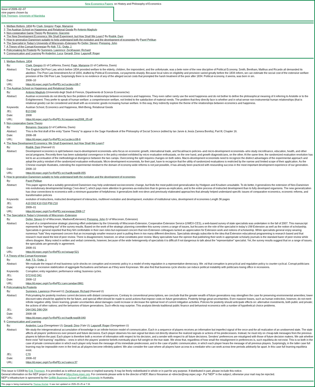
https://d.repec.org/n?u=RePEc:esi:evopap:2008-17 (55, 211)
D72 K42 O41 (34, 275)
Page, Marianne (64, 26)
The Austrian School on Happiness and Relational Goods (40, 29)
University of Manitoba (32, 15)
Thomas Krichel (40, 384)
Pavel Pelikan (148, 39)
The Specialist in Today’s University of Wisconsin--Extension (42, 43)
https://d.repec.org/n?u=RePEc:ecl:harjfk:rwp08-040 (56, 317)
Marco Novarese (158, 374)
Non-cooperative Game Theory (24, 33)
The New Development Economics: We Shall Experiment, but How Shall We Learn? (55, 36)
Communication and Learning (24, 53)
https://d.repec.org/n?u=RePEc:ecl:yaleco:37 (51, 362)
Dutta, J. (67, 46)
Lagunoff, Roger (90, 53)
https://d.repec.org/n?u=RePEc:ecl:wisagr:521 (52, 252)
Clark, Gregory (44, 26)
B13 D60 (31, 111)
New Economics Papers (99, 3)
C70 (28, 354)
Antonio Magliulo (87, 29)
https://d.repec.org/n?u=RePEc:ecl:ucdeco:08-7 (53, 84)
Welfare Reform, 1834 (19, 26)
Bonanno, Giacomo (58, 33)
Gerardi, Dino (72, 53)
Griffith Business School (62, 377)
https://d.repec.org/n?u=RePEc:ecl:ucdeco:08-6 (53, 139)
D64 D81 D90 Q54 (36, 309)
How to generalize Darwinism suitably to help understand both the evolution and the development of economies (71, 39)
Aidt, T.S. (56, 46)
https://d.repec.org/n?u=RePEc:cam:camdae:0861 (55, 283)
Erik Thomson (9, 15)
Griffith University (90, 377)
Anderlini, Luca (54, 53)
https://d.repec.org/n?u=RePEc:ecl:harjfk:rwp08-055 (56, 173)
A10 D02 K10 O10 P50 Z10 (42, 203)
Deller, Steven (89, 43)
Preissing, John (108, 43)
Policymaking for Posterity (22, 50)
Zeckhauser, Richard (78, 50)
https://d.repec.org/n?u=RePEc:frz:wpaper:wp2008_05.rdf (59, 119)
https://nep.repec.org (78, 374)
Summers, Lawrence (53, 50)
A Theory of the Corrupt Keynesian (27, 46)
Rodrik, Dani (116, 36)
